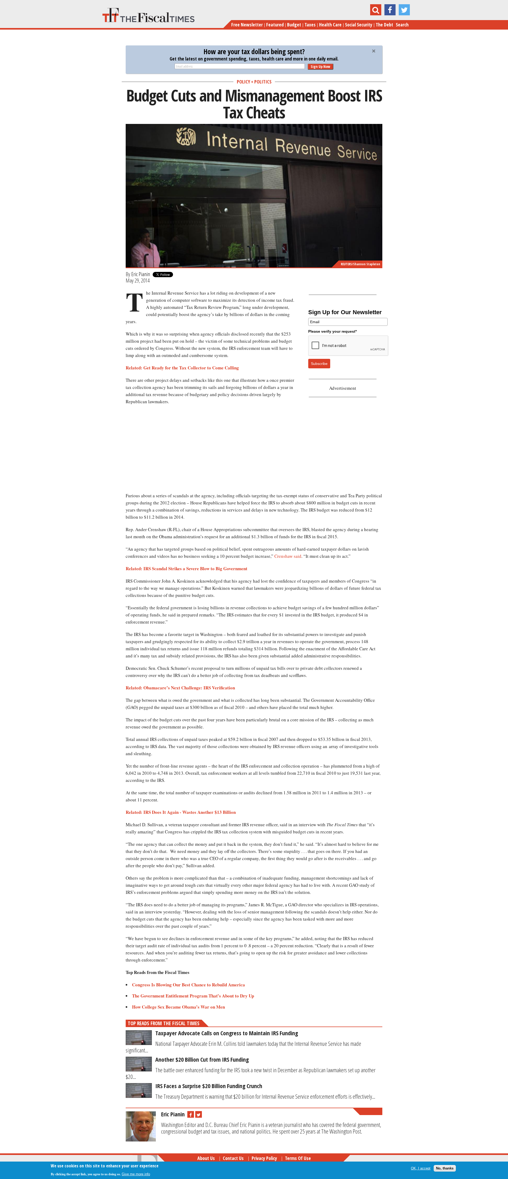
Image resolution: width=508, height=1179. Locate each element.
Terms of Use (298, 1158)
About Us (206, 1158)
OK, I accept (420, 1168)
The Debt (384, 24)
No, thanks (444, 1168)
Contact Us (233, 1158)
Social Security (358, 24)
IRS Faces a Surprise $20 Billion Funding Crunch (208, 1086)
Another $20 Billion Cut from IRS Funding (202, 1059)
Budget (294, 24)
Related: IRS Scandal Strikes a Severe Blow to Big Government (188, 568)
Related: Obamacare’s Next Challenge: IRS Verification (180, 687)
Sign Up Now (320, 66)
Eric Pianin (140, 274)
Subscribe (319, 363)
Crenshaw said (287, 556)
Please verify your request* (332, 331)
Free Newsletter (247, 24)
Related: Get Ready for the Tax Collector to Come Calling (182, 367)
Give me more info (136, 1174)
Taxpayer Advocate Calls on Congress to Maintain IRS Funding (226, 1033)
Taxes (310, 24)
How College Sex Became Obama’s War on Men (178, 1007)
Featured (275, 24)
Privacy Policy (264, 1158)
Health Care (330, 24)
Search (402, 24)
